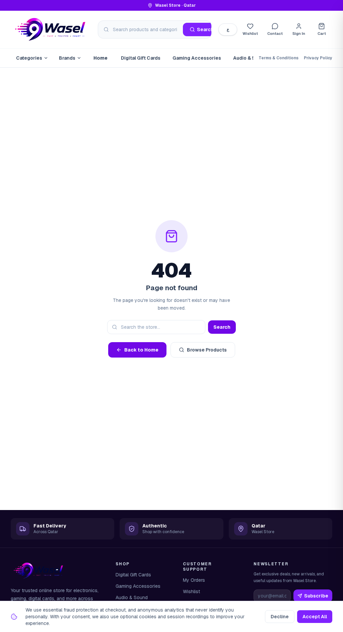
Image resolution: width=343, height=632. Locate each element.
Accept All (314, 617)
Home (100, 58)
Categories (29, 58)
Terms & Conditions (278, 58)
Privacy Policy (318, 58)
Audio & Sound (250, 58)
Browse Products (207, 350)
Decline (280, 617)
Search (221, 327)
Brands (67, 58)
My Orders (194, 580)
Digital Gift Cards (140, 58)
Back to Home (141, 350)
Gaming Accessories (197, 58)
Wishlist (191, 591)
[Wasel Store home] (51, 29)
